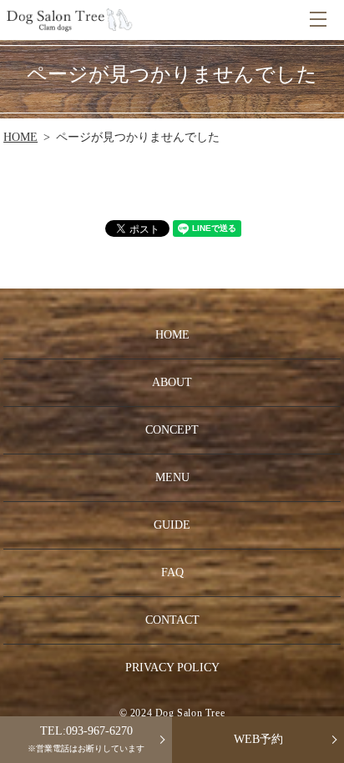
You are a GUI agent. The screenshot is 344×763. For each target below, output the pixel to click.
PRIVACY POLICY (172, 667)
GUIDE (172, 525)
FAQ (172, 572)
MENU (318, 20)
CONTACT (172, 620)
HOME (20, 137)
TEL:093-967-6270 (86, 739)
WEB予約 (258, 739)
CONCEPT (172, 430)
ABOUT (172, 382)
